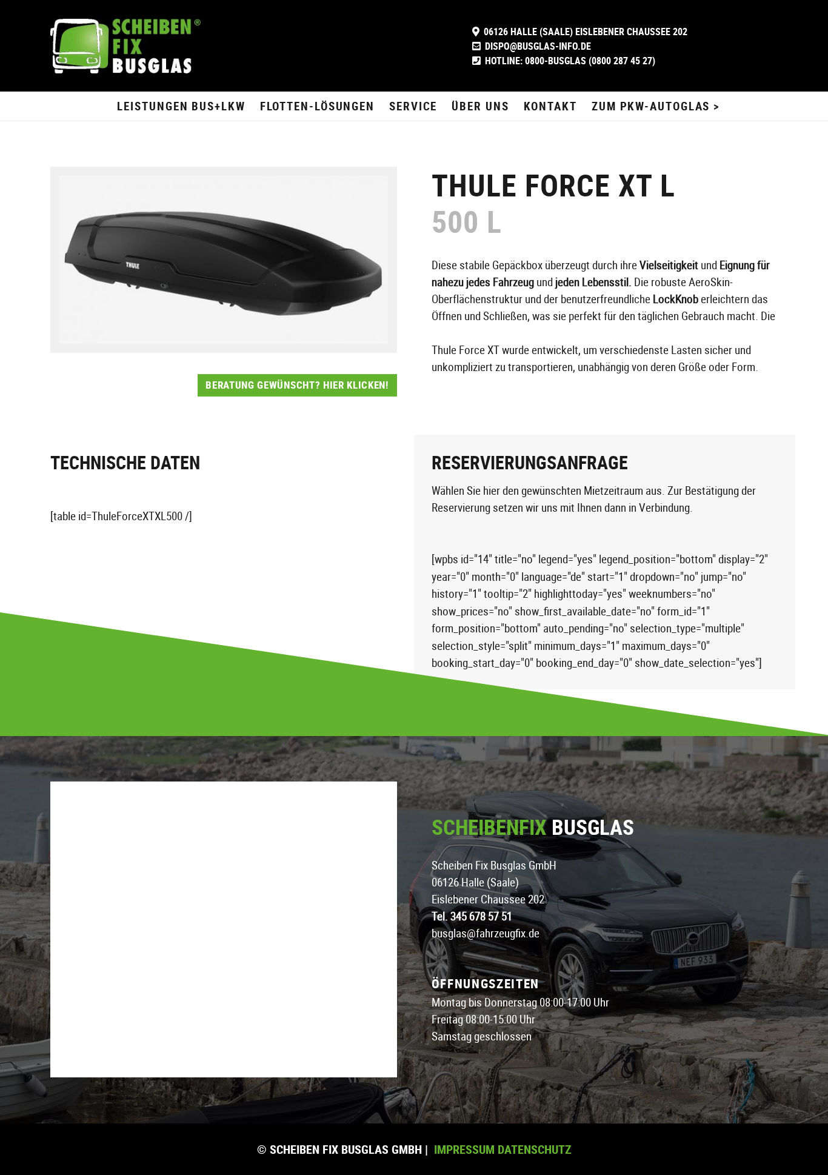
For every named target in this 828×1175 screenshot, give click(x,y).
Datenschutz (533, 1149)
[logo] (125, 46)
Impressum (464, 1149)
